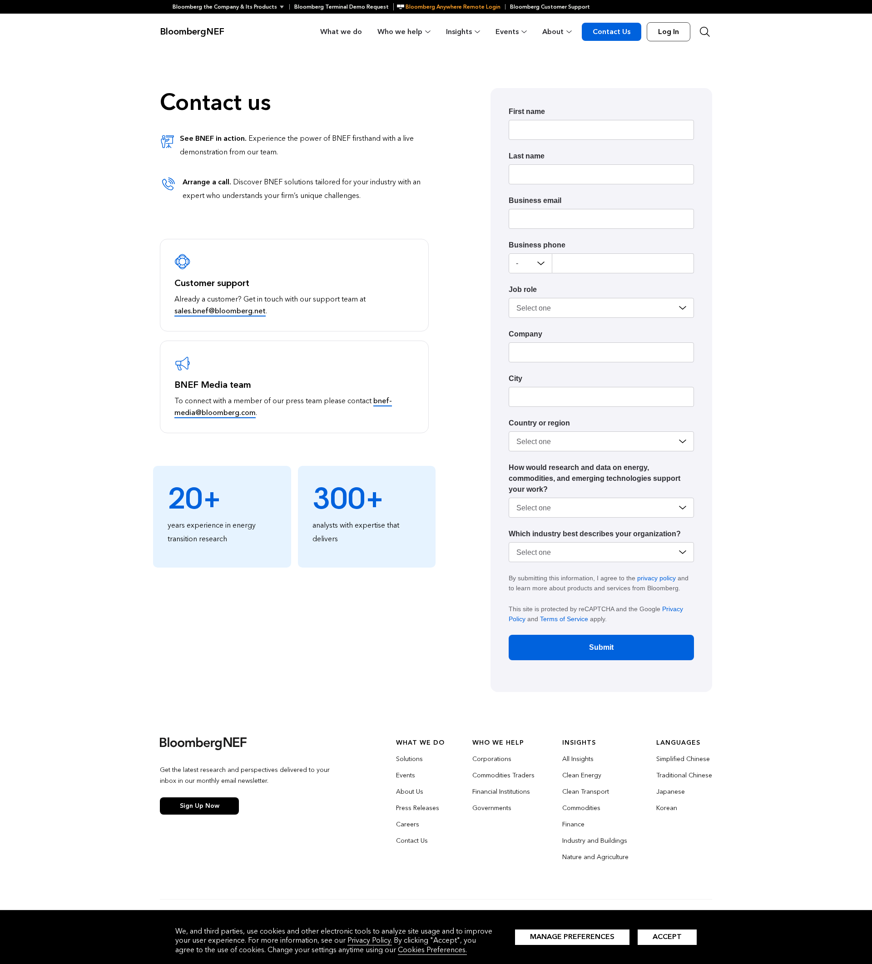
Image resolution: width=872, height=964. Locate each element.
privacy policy (656, 578)
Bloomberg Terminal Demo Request (341, 7)
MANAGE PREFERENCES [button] (572, 936)
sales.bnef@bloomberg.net (220, 311)
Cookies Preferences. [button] (432, 949)
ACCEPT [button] (667, 936)
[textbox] (623, 263)
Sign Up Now (199, 805)
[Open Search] (704, 31)
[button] (231, 7)
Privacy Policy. (369, 940)
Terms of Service (564, 619)
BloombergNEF (192, 32)
